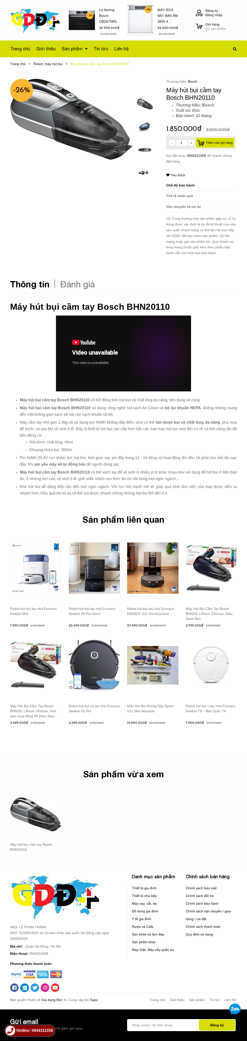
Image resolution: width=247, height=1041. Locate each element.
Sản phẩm (197, 1000)
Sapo (94, 1000)
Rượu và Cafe (142, 927)
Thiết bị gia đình (144, 888)
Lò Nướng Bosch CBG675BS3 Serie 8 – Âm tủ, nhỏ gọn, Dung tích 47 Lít (109, 16)
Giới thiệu (177, 1000)
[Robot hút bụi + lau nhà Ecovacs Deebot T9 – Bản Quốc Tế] (211, 665)
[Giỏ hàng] (199, 26)
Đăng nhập (214, 15)
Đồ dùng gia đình (145, 911)
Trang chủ (157, 1000)
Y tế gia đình (141, 919)
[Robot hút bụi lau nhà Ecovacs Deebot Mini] (36, 568)
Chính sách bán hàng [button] (208, 876)
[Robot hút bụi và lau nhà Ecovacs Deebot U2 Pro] (94, 665)
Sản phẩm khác (144, 942)
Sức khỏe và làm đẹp (148, 934)
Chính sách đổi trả (200, 896)
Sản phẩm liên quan (123, 519)
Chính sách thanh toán (203, 927)
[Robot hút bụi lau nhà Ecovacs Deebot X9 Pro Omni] (94, 568)
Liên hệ (230, 1000)
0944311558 (197, 156)
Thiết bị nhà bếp (144, 896)
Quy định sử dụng (199, 934)
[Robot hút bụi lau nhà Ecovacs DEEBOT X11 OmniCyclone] (152, 568)
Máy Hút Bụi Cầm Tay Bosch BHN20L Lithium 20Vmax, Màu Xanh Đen (209, 614)
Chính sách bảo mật (201, 888)
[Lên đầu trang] (234, 1029)
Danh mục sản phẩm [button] (153, 876)
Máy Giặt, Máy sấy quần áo (153, 950)
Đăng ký (212, 11)
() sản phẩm (216, 26)
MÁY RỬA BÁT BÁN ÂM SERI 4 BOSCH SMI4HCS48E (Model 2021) (168, 16)
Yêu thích (178, 175)
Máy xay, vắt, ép (144, 903)
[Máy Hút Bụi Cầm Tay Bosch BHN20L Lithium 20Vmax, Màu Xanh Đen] (211, 568)
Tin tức (214, 1000)
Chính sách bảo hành (202, 903)
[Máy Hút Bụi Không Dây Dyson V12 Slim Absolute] (152, 665)
